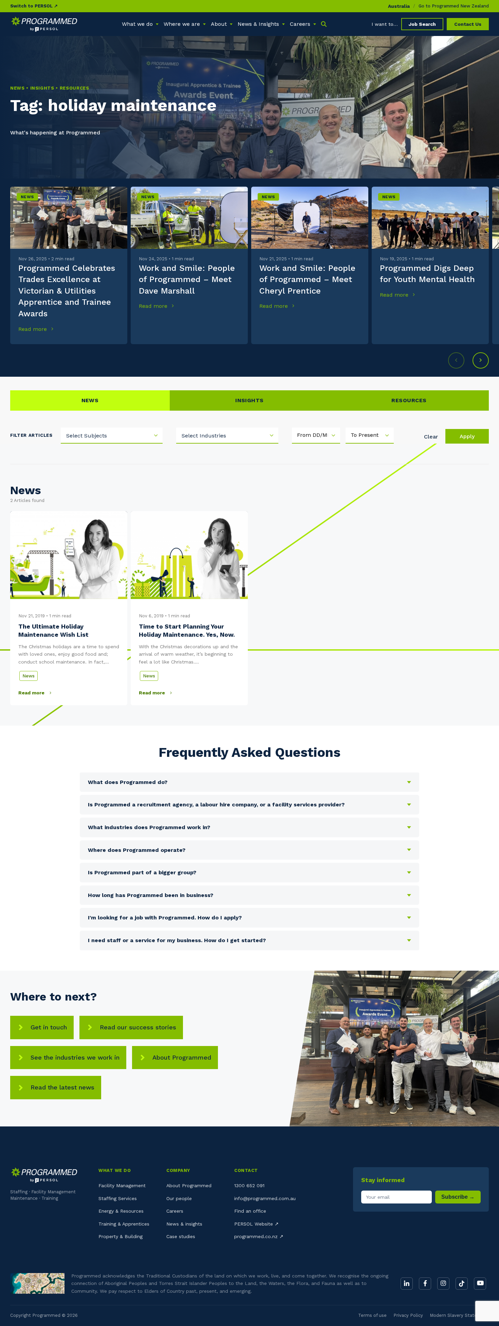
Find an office (250, 1211)
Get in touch (49, 1027)
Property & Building (120, 1236)
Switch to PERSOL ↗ (34, 5)
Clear (431, 436)
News (27, 196)
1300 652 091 (249, 1185)
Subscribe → (458, 1197)
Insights (249, 400)
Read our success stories (138, 1027)
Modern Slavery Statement (459, 1315)
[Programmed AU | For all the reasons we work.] (44, 24)
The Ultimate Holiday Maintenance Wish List (53, 630)
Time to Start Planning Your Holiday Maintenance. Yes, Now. (187, 630)
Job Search (422, 24)
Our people (179, 1198)
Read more (33, 329)
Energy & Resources (121, 1211)
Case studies (180, 1236)
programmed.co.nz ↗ (258, 1236)
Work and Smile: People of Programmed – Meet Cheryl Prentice (307, 279)
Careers (174, 1211)
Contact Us (467, 24)
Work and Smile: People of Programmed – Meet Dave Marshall (187, 279)
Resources (408, 400)
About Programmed (181, 1057)
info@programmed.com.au (265, 1198)
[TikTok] (462, 1283)
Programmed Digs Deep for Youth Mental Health (427, 273)
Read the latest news (62, 1087)
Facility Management (122, 1185)
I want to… (385, 24)
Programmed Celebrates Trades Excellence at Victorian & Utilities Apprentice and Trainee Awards (66, 290)
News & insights (184, 1224)
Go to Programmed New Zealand (454, 5)
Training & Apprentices (123, 1224)
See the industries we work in (75, 1057)
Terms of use (372, 1315)
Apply (467, 436)
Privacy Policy (408, 1315)
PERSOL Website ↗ (256, 1224)
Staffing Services (117, 1198)
